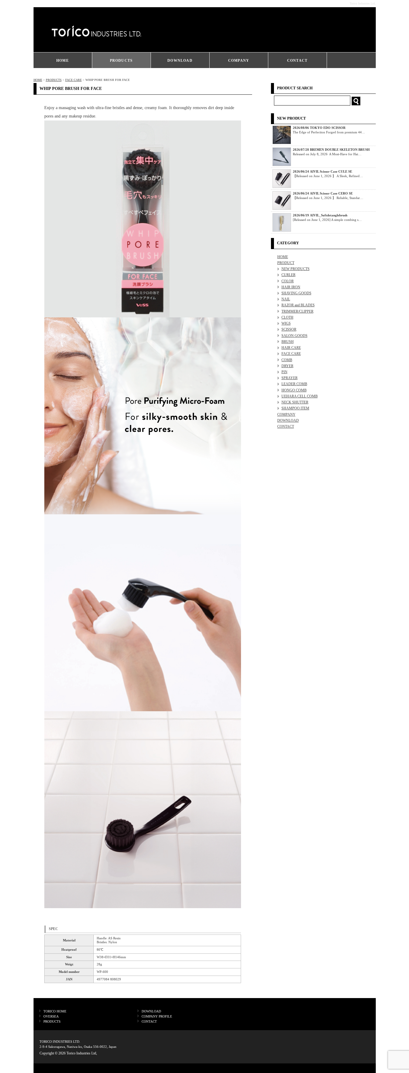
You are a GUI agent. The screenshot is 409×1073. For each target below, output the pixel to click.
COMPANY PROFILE (157, 1016)
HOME (62, 60)
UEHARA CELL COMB (299, 396)
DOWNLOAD (180, 60)
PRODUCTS (121, 60)
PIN (284, 372)
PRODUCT (285, 263)
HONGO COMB (294, 390)
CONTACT (297, 60)
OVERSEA (51, 1016)
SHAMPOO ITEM (295, 408)
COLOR (287, 281)
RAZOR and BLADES (298, 305)
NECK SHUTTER (294, 402)
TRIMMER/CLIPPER (297, 311)
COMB (286, 360)
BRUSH (287, 342)
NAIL (285, 299)
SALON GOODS (294, 336)
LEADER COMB (294, 384)
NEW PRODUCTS (295, 269)
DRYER (287, 366)
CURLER (288, 275)
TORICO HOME (54, 1011)
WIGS (286, 323)
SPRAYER (289, 378)
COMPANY (238, 60)
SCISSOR (288, 329)
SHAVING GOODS (296, 293)
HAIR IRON (290, 287)
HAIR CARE (291, 348)
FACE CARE (73, 80)
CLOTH (287, 317)
